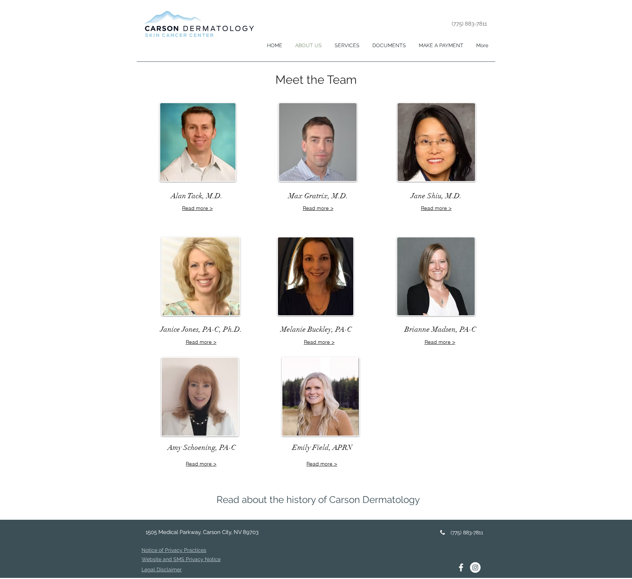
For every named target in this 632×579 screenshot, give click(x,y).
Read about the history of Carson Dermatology (318, 499)
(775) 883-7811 (469, 23)
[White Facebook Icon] (461, 567)
